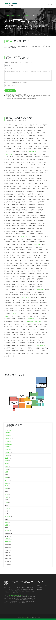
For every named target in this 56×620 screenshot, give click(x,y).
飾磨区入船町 (36, 199)
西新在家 (6, 268)
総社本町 (6, 356)
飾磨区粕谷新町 (16, 202)
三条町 (33, 189)
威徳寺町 (19, 143)
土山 (25, 260)
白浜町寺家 (15, 250)
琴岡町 (11, 183)
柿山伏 (6, 157)
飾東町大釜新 (15, 226)
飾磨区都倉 (30, 212)
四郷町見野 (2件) (25, 236)
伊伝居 (12, 143)
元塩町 (16, 327)
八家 (26, 327)
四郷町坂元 (32, 234)
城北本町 (30, 244)
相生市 (6, 475)
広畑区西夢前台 (17, 303)
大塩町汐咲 (37, 146)
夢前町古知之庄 (40, 342)
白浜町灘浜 (22, 250)
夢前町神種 (7, 345)
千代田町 (6, 260)
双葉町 (34, 308)
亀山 (5, 165)
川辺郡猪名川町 (8, 533)
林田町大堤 (22, 281)
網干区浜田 (40, 135)
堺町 (35, 186)
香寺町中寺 (39, 175)
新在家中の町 (7, 252)
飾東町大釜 (7, 226)
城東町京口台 (7, 242)
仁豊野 (17, 271)
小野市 (6, 500)
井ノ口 (25, 143)
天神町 (42, 260)
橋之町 (45, 276)
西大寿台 (19, 268)
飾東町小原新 (32, 226)
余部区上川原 (7, 353)
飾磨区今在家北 (27, 199)
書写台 (43, 244)
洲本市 (7, 466)
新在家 (46, 250)
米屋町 (35, 183)
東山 (17, 292)
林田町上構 (7, 284)
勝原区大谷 (37, 157)
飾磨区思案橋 (32, 207)
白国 (5, 247)
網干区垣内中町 (18, 130)
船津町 (45, 308)
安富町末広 (15, 332)
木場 (43, 167)
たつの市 (8, 530)
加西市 (6, 505)
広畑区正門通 (16, 300)
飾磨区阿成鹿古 (18, 196)
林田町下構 (40, 284)
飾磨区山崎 (16, 223)
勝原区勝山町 (7, 159)
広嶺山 (46, 305)
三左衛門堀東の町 (25, 189)
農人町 (23, 271)
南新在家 (29, 324)
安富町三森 (30, 335)
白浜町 (10, 247)
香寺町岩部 (35, 173)
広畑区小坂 (7, 297)
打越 (45, 143)
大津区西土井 (42, 151)
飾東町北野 (7, 228)
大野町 (25, 154)
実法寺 (10, 239)
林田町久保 (24, 284)
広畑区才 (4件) (25, 297)
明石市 (7, 461)
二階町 (32, 266)
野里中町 (45, 273)
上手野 (34, 162)
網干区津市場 (32, 135)
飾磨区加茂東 (32, 204)
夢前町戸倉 (29, 348)
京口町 (31, 170)
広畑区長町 (41, 300)
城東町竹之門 (33, 242)
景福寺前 (12, 173)
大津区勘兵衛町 (27, 149)
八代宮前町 (22, 329)
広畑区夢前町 (34, 305)
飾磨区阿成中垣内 (39, 196)
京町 (37, 170)
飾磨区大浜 (7, 202)
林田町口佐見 (15, 284)
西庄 (20, 186)
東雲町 (47, 236)
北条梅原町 (22, 313)
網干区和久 (31, 138)
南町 (35, 324)
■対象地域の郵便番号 (20, 63)
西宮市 (8, 463)
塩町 (39, 189)
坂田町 (39, 186)
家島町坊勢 (7, 141)
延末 (29, 276)
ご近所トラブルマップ (9, 15)
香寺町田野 (24, 175)
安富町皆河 (38, 335)
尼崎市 (8, 458)
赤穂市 (7, 483)
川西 (10, 165)
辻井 (20, 260)
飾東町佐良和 (31, 228)
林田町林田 (31, 287)
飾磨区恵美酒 (45, 199)
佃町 (16, 260)
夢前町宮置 (15, 350)
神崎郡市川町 (8, 544)
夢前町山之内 (31, 350)
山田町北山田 (7, 337)
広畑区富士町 (17, 305)
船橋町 (6, 311)
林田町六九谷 (15, 289)
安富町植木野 (43, 329)
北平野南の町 (24, 167)
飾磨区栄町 (15, 207)
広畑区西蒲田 (7, 303)
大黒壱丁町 (35, 252)
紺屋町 (15, 186)
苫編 (21, 263)
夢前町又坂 (7, 350)
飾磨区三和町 (23, 207)
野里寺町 (39, 273)
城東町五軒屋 (16, 242)
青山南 (26, 125)
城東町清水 (25, 242)
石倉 (33, 141)
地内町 (41, 236)
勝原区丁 (6, 162)
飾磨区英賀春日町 (8, 191)
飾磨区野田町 (34, 215)
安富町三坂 (22, 335)
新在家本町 (16, 252)
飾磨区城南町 (16, 210)
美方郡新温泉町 (8, 564)
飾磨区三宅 (42, 218)
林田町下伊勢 (32, 284)
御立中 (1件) (30, 321)
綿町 (42, 353)
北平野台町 (16, 167)
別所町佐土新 (45, 311)
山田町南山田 (41, 337)
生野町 (28, 141)
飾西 (40, 223)
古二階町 (18, 183)
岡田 (31, 154)
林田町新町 (7, 287)
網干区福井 (7, 138)
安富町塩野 (7, 332)
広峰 (41, 305)
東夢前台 (22, 292)
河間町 (24, 183)
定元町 (6, 189)
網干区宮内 (15, 138)
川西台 (15, 165)
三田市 (7, 502)
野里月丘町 (31, 273)
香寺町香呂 (7, 175)
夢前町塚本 (15, 348)
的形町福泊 (43, 316)
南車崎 (23, 324)
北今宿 (26, 165)
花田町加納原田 (30, 279)
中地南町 (29, 258)
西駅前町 (44, 266)
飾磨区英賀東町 (40, 191)
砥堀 (17, 263)
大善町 (47, 252)
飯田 (43, 138)
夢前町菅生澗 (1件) (41, 345)
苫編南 (26, 263)
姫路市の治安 (28, 15)
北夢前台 (38, 167)
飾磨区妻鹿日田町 (38, 220)
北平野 (43, 165)
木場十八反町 (7, 170)
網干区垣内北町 (8, 130)
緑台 (5, 324)
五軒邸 (45, 181)
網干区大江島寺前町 (18, 127)
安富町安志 (35, 329)
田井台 (6, 255)
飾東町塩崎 (39, 228)
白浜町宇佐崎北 (18, 247)
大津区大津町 (17, 149)
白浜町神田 (7, 250)
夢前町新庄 (22, 345)
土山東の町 (31, 260)
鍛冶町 (11, 157)
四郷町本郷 (16, 236)
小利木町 (41, 183)
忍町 (5, 239)
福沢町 (11, 308)
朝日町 (32, 125)
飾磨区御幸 (7, 207)
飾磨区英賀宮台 (20, 194)
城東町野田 (7, 244)
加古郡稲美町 (9, 539)
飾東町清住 (22, 228)
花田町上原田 (40, 279)
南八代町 (40, 324)
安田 (29, 329)
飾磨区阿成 (39, 194)
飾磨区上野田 (41, 202)
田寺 (45, 255)
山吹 (19, 340)
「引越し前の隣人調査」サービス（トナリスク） (18, 595)
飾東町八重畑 (30, 231)
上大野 (23, 162)
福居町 (6, 308)
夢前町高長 (15, 342)
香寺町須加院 (15, 175)
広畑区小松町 (15, 297)
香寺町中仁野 (7, 178)
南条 (28, 266)
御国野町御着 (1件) (32, 319)
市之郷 (12, 356)
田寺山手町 (13, 258)
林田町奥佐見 (31, 281)
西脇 (12, 271)
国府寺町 (39, 181)
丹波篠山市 (8, 508)
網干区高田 (24, 135)
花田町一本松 (13, 279)
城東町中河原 (42, 242)
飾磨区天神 (22, 212)
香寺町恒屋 (31, 175)
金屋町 (12, 162)
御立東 (45, 321)
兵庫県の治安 (20, 15)
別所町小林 (29, 311)
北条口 (29, 313)
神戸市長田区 (9, 438)
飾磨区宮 (35, 218)
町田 (35, 258)
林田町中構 (15, 287)
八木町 (30, 327)
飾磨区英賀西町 (30, 191)
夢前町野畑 (37, 348)
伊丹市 (8, 472)
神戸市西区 (8, 452)
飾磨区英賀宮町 (30, 194)
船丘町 (39, 308)
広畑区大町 (7, 295)
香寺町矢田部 (23, 181)
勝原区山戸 (40, 159)
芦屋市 (7, 469)
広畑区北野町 (33, 295)
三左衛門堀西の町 (14, 189)
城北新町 (23, 244)
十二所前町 (28, 239)
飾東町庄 (14, 231)
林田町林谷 (39, 287)
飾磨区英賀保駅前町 (9, 194)
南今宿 (10, 324)
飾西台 (45, 223)
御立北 (22, 321)
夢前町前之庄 (45, 348)
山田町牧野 (32, 337)
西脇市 (7, 486)
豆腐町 (11, 263)
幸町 (30, 186)
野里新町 (16, 273)
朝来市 (6, 519)
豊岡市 (7, 477)
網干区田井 (16, 135)
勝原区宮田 (32, 159)
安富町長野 (7, 335)
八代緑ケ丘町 (14, 329)
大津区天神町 (15, 151)
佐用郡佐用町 (8, 558)
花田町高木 (7, 281)
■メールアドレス (15, 82)
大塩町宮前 (45, 146)
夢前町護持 (22, 342)
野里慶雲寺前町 (8, 273)
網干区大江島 (7, 127)
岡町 (35, 154)
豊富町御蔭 (15, 266)
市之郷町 (6, 143)
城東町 (39, 239)
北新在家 (32, 165)
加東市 (6, 528)
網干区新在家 (7, 135)
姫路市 (8, 455)
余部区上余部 (16, 353)
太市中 (25, 146)
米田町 (44, 350)
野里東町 (15, 276)
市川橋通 (44, 141)
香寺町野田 (31, 178)
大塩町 (30, 146)
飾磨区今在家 (17, 199)
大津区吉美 (46, 149)
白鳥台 (34, 276)
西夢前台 (6, 271)
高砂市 (7, 494)
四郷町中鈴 (40, 234)
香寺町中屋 (24, 178)
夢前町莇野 (33, 340)
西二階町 (31, 268)
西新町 (12, 268)
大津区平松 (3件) (8, 154)
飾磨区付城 (15, 212)
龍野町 (35, 255)
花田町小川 (21, 279)
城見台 (35, 250)
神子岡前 (16, 321)
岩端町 (35, 143)
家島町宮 (22, 141)
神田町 (20, 165)
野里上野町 (39, 271)
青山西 (20, 125)
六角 (32, 353)
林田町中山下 (23, 287)
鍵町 (44, 154)
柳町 (44, 335)
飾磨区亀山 (7, 204)
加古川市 (8, 480)
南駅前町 (17, 324)
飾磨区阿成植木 (8, 196)
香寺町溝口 (15, 181)
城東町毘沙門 (15, 244)
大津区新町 (7, 151)
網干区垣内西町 (28, 130)
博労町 (39, 276)
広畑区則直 (26, 303)
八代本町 (6, 329)
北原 (38, 165)
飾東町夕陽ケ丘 (8, 234)
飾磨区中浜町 (16, 215)
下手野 (16, 239)
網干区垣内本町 (8, 133)
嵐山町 (38, 138)
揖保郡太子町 (8, 553)
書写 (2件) (37, 244)
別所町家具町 (13, 311)
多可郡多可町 (8, 536)
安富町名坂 (15, 335)
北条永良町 (35, 313)
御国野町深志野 (8, 321)
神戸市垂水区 (9, 444)
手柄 (37, 260)
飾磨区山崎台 (24, 223)
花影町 (6, 279)
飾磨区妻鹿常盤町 (27, 220)
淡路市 (7, 522)
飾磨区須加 (25, 210)
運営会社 (39, 586)
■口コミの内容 (15, 69)
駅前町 (19, 146)
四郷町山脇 (34, 236)
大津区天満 (24, 151)
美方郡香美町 (8, 561)
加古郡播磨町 (9, 542)
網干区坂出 (45, 133)
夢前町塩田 (15, 345)
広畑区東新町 (43, 303)
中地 (23, 258)
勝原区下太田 (24, 159)
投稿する (10, 91)
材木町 (25, 186)
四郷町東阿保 (7, 236)
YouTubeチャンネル (39, 588)
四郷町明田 (17, 234)
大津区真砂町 (18, 154)
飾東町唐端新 (41, 226)
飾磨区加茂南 (41, 204)
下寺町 (21, 239)
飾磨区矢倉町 (7, 223)
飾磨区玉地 (7, 212)
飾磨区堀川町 (27, 218)
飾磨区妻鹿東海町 (16, 220)
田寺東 (6, 258)
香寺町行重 (31, 181)
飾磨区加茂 (15, 204)
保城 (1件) (6, 316)
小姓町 (6, 183)
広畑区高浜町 (25, 300)
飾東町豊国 (21, 231)
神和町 (22, 252)
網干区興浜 (40, 127)
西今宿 (38, 266)
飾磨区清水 (40, 207)
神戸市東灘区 (9, 430)
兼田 (18, 162)
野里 (33, 271)
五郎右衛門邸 (7, 186)
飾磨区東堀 (42, 215)
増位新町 (29, 316)
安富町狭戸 (37, 332)
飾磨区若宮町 (33, 223)
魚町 (40, 143)
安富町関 (30, 332)
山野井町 (6, 340)
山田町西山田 (24, 337)
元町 (21, 327)
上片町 (28, 162)
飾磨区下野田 (7, 210)
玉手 (19, 258)
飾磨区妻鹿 (7, 220)
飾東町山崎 (38, 231)
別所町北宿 (21, 311)
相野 (5, 125)
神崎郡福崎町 (8, 547)
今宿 (30, 143)
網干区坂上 (37, 133)
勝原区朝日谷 (29, 157)
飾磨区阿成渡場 (8, 199)
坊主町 (13, 316)
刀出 (22, 157)
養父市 (6, 511)
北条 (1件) (14, 313)
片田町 (17, 157)
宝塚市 (7, 489)
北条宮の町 (43, 313)
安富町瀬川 (22, 332)
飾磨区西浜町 (25, 215)
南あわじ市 (8, 516)
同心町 (6, 263)
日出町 (28, 292)
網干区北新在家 (28, 133)
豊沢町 (32, 263)
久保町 (46, 170)
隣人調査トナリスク (47, 586)
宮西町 (6, 327)
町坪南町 (45, 258)
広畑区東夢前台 (8, 305)
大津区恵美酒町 (8, 149)
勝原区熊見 (16, 159)
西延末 (37, 268)
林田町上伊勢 (40, 281)
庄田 (35, 239)
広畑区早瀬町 (34, 303)
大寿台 (41, 252)
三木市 (6, 491)
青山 (10, 125)
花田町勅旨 (15, 281)
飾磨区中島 (38, 212)
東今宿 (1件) (40, 289)
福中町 (17, 308)
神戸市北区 (8, 447)
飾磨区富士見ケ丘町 (9, 218)
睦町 (11, 327)
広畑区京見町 (42, 295)
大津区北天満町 (37, 149)
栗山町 (6, 173)
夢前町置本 (7, 342)
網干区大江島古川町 (30, 127)
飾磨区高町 (32, 210)
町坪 (39, 258)
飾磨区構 (24, 202)
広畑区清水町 (34, 297)
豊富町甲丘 (38, 263)
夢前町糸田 (40, 340)
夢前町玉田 (7, 348)
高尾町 (18, 255)
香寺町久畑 (43, 173)
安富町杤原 (45, 332)
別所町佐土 (37, 311)
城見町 (40, 250)
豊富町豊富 (7, 266)
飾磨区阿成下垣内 (28, 196)
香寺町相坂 (19, 173)
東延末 (11, 292)
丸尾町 (14, 319)
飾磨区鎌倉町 (32, 202)
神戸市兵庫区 (9, 435)
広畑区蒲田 (15, 295)
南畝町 (28, 271)
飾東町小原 (24, 226)
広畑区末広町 (7, 300)
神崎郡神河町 (8, 550)
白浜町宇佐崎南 (38, 247)
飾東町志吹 (7, 231)
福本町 (23, 308)
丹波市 (6, 514)
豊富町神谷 (46, 263)
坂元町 (45, 186)
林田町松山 (7, 289)
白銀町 (29, 250)
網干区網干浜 (43, 125)
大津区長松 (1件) (33, 151)
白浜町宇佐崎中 (28, 247)
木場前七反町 (24, 170)
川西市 (7, 497)
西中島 (25, 268)
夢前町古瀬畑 (31, 342)
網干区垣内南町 (18, 133)
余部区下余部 (25, 353)
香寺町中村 (16, 178)
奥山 (40, 154)
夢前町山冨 (22, 350)
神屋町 (39, 162)
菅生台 (28, 252)
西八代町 (43, 268)
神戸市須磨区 (9, 441)
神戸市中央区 (9, 449)
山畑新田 (13, 340)
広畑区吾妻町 (41, 292)
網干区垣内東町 (38, 130)
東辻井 (6, 292)
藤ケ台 (28, 308)
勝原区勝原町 (45, 157)
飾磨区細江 (19, 218)
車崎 (47, 353)
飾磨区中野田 (7, 215)
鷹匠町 (24, 255)
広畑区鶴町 (34, 300)
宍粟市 (7, 525)
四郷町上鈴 (25, 234)
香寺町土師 (39, 178)
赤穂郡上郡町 (8, 555)
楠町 (41, 170)
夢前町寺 (22, 348)
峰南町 (19, 316)
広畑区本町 (26, 305)
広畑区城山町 (43, 297)
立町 (40, 255)
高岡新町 (12, 255)
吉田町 (38, 350)
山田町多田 (16, 337)
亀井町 (45, 162)
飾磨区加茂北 (23, 204)
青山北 (15, 125)
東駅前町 (47, 289)
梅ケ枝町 (6, 146)
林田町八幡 (24, 289)
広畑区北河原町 (24, 295)
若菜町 (37, 353)
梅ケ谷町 (13, 146)
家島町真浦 (15, 141)
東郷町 (47, 260)
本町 (24, 316)
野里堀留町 (22, 276)
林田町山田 (31, 289)
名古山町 (22, 266)
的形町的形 (7, 319)
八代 (36, 327)
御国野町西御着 (43, 319)
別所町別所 (7, 313)
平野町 (34, 292)
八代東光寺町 (42, 327)
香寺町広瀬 (7, 181)
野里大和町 (24, 273)
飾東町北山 (15, 228)
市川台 (38, 141)
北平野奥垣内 (7, 167)
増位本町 (36, 316)
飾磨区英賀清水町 (20, 191)
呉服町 (29, 183)
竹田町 (29, 255)
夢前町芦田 (25, 340)
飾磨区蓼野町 (41, 210)
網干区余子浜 (23, 138)
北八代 (31, 167)
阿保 (37, 125)
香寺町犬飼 (27, 173)
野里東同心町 (7, 276)
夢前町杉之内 (31, 345)
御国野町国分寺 (21, 319)
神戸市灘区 (8, 433)
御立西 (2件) (38, 321)
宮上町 (46, 324)
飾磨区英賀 (45, 189)
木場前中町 (16, 170)
